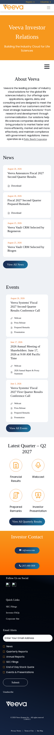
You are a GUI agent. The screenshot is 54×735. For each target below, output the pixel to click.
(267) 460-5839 (28, 566)
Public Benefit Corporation (35, 139)
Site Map (40, 731)
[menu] (30, 2)
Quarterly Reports (17, 651)
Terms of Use (29, 731)
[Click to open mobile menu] (46, 66)
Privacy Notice (16, 731)
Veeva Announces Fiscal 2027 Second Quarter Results (26, 174)
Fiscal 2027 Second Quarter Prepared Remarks (24, 202)
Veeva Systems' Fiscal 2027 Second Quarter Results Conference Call (25, 306)
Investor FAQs (16, 613)
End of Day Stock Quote (20, 667)
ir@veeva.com (28, 550)
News (9, 646)
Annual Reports (15, 656)
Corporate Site (16, 619)
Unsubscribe (8, 692)
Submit (15, 682)
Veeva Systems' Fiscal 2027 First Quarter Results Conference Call (26, 391)
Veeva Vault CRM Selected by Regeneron (26, 229)
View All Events (18, 428)
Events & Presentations (20, 672)
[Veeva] (24, 7)
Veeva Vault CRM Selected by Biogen (26, 248)
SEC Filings (15, 607)
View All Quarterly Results (27, 521)
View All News (15, 264)
